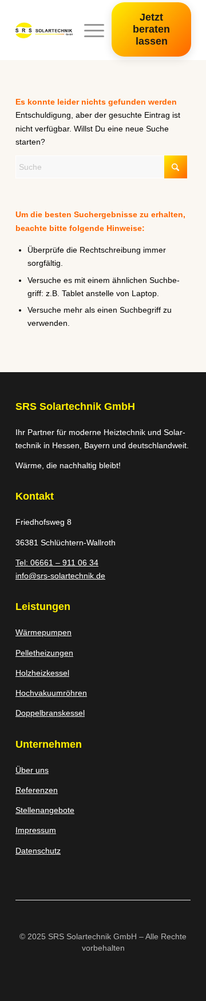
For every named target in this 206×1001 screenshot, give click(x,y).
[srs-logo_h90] (44, 30)
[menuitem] (88, 30)
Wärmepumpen (43, 632)
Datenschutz (38, 850)
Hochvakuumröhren (51, 692)
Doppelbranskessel (50, 712)
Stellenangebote (44, 810)
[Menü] (88, 30)
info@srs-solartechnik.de (60, 575)
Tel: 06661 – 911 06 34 (56, 562)
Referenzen (36, 790)
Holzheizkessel (42, 672)
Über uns (32, 770)
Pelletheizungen (44, 652)
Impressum (35, 830)
